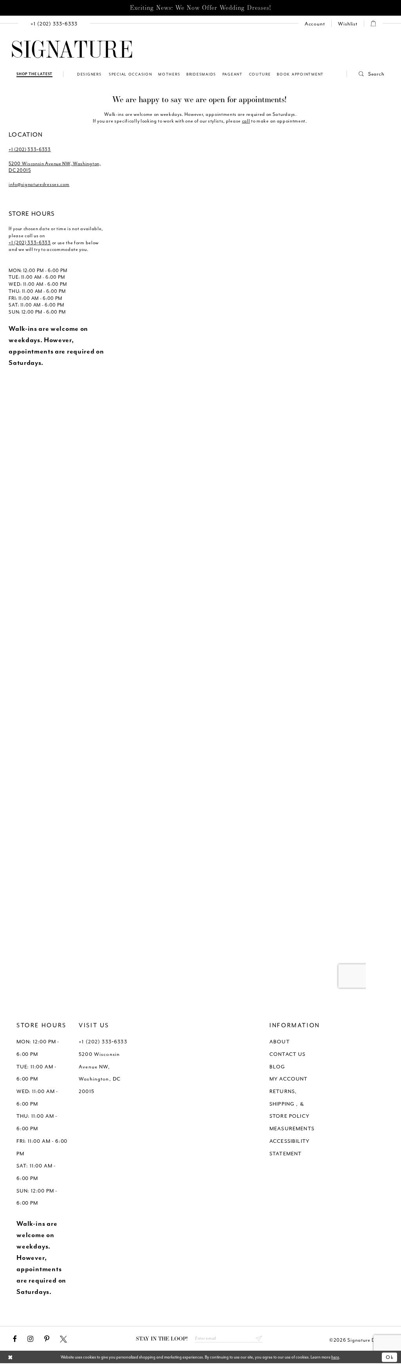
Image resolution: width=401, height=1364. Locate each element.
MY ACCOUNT (288, 1078)
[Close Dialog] (10, 1357)
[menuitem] (54, 23)
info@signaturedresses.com (39, 184)
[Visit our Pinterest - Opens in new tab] (46, 1339)
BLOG (277, 1066)
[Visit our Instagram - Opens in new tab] (30, 1339)
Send (259, 1338)
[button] (366, 73)
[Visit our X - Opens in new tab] (63, 1339)
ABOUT (279, 1041)
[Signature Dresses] (72, 49)
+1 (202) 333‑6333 (30, 149)
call (246, 121)
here (335, 1357)
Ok (390, 1357)
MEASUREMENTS (291, 1128)
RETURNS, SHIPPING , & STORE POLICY (289, 1103)
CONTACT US (287, 1054)
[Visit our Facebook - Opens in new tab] (15, 1339)
